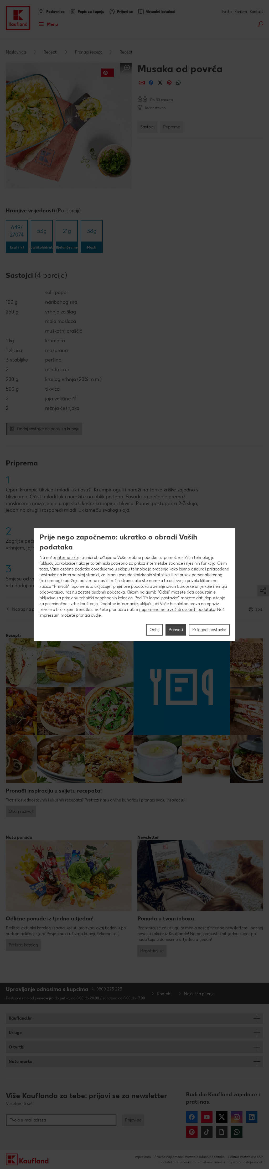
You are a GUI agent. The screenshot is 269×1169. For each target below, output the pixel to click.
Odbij (154, 629)
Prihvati (176, 629)
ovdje (96, 615)
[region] (134, 584)
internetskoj (68, 557)
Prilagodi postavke (209, 629)
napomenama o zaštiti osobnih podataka (177, 609)
